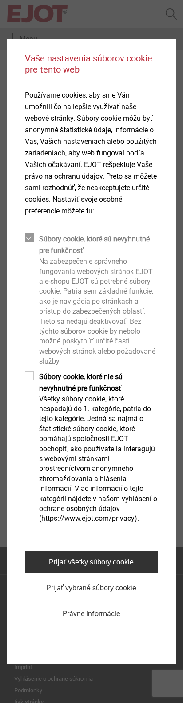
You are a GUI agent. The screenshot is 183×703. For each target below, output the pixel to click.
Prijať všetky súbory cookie (91, 562)
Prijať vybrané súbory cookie (91, 588)
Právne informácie (91, 613)
